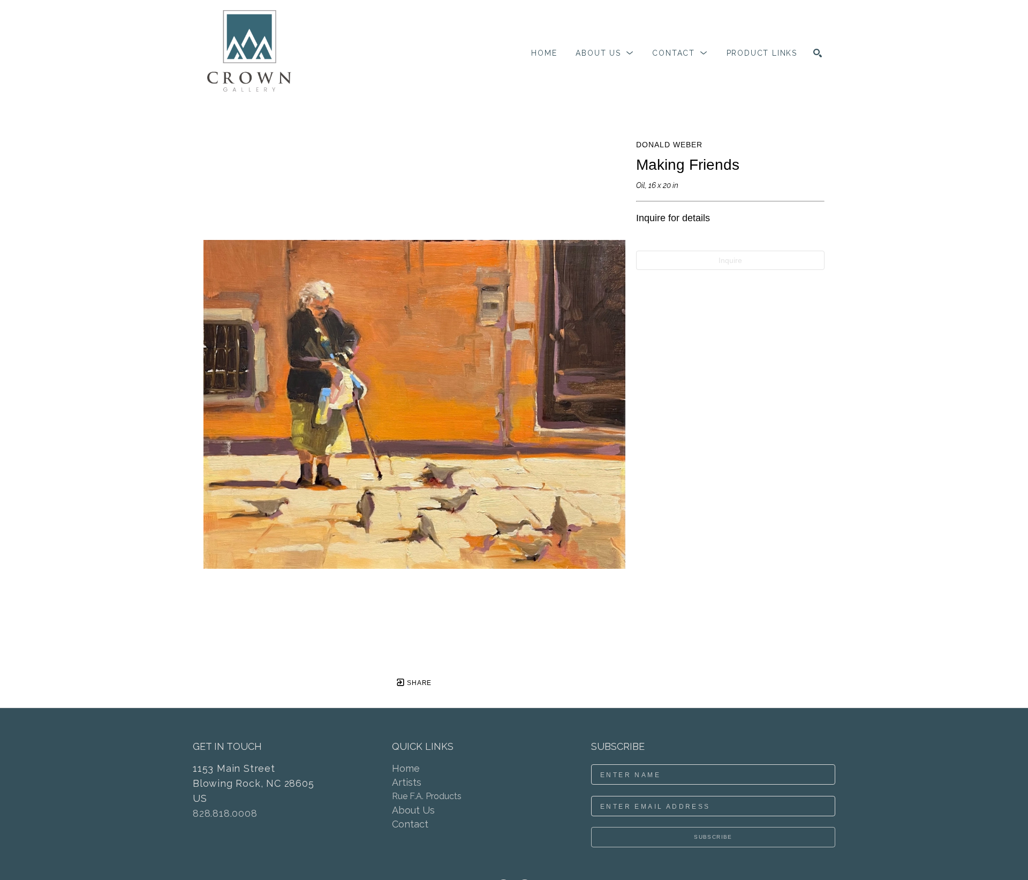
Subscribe (713, 837)
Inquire (730, 260)
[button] (604, 53)
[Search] (817, 53)
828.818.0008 (225, 813)
